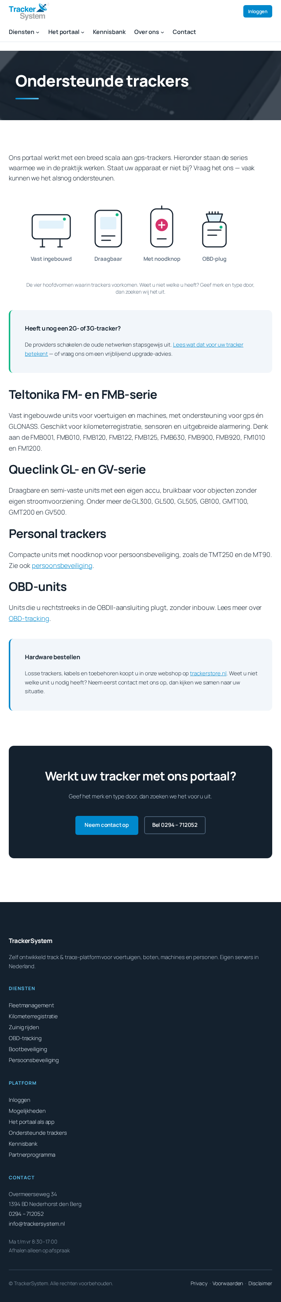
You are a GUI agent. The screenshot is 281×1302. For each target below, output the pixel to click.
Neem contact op (107, 825)
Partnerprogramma (32, 1154)
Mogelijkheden (27, 1111)
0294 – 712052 (26, 1214)
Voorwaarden (228, 1283)
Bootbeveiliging (28, 1049)
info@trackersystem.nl (37, 1223)
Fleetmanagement (31, 1005)
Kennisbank (23, 1144)
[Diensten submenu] (38, 32)
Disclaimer (260, 1283)
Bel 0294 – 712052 (175, 825)
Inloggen (257, 11)
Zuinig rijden (24, 1027)
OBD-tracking (29, 618)
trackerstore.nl (208, 673)
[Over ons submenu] (162, 32)
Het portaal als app (32, 1122)
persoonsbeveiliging (62, 565)
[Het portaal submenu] (83, 32)
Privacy (199, 1283)
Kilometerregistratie (33, 1016)
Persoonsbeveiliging (34, 1060)
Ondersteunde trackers (38, 1133)
